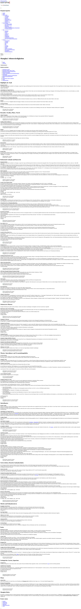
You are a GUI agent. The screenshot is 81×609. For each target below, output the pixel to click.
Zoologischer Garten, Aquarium (8, 78)
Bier (5, 43)
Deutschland (36, 422)
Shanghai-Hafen (5, 80)
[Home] (5, 3)
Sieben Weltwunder (8, 26)
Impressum (4, 604)
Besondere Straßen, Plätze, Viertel (8, 70)
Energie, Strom (7, 21)
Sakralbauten (5, 74)
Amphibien (7, 33)
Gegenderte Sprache (8, 28)
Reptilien (6, 31)
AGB (4, 606)
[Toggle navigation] (0, 7)
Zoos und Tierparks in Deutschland (11, 38)
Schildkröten (7, 36)
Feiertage (6, 42)
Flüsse (4, 79)
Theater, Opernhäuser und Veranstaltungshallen (11, 73)
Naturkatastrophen (8, 19)
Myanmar (16, 413)
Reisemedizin (7, 40)
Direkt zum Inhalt (3, 0)
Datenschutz (5, 602)
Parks (4, 77)
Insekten (6, 34)
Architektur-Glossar (8, 23)
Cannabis (6, 41)
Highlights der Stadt (6, 69)
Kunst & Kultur (5, 22)
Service (4, 39)
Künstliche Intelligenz (8, 51)
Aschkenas (31, 422)
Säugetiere (6, 30)
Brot (5, 44)
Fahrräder (6, 46)
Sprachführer (7, 50)
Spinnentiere (7, 35)
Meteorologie (7, 18)
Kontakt (4, 601)
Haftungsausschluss (6, 605)
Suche (1, 53)
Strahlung (6, 20)
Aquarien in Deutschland (9, 37)
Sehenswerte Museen (6, 72)
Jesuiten (51, 427)
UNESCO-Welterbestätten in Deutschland (12, 27)
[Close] (0, 8)
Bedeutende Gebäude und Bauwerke (9, 71)
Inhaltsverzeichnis (4, 65)
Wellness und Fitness (8, 48)
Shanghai (4, 63)
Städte (4, 62)
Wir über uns (5, 603)
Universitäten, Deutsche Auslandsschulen (10, 75)
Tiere (3, 29)
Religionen (7, 25)
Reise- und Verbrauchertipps (10, 49)
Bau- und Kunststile (8, 24)
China (17, 554)
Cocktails (6, 45)
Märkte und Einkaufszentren (8, 76)
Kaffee (6, 47)
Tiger (48, 563)
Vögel (6, 32)
